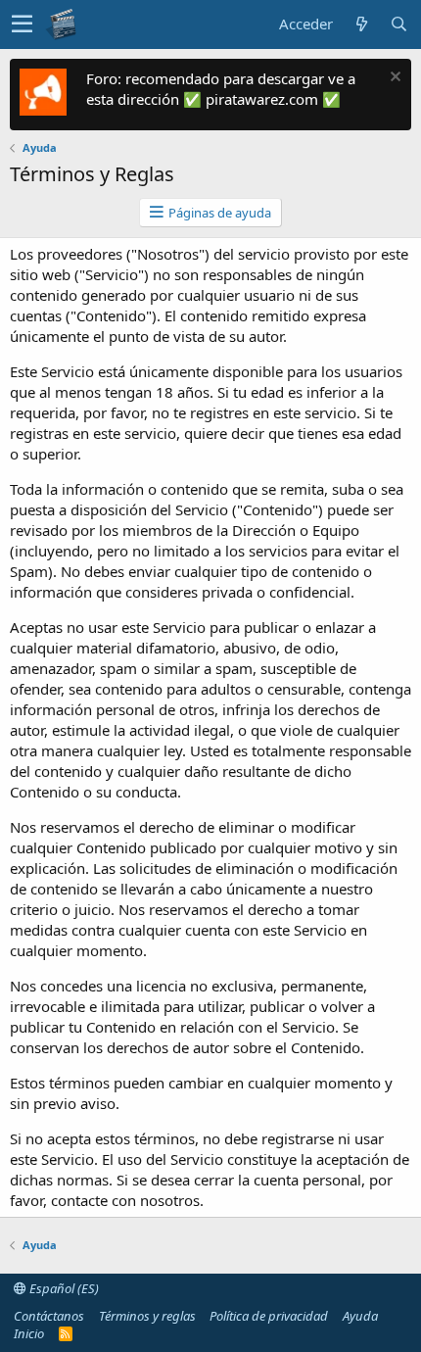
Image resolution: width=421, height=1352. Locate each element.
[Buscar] (398, 24)
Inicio (29, 1333)
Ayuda (360, 1316)
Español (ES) (62, 1288)
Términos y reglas (147, 1316)
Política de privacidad (269, 1316)
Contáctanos (49, 1316)
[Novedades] (361, 24)
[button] (22, 24)
